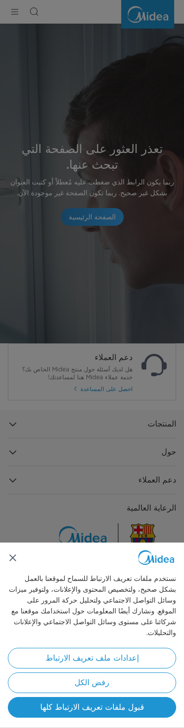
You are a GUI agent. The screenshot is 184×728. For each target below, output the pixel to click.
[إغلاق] (13, 558)
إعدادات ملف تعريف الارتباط (92, 658)
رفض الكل (92, 682)
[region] (92, 635)
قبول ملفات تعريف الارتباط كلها (92, 707)
